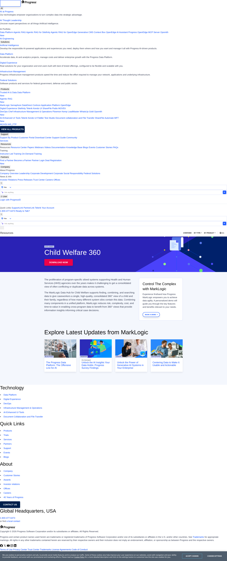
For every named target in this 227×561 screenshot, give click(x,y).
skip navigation (10, 3)
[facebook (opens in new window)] (1, 546)
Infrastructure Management (13, 71)
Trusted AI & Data (8, 92)
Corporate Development (41, 173)
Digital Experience (8, 63)
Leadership (24, 173)
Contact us (10, 504)
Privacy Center (20, 549)
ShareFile (47, 108)
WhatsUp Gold (87, 111)
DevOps (4, 111)
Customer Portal (26, 137)
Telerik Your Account (44, 208)
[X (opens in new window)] (5, 546)
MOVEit (62, 108)
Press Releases (25, 180)
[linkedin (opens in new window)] (15, 546)
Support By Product (9, 137)
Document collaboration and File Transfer (74, 118)
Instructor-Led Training (10, 154)
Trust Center (39, 180)
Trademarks (198, 537)
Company (5, 167)
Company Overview (9, 173)
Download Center (43, 137)
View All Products (12, 129)
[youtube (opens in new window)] (8, 546)
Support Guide (59, 137)
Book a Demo (150, 314)
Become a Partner (22, 160)
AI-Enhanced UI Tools (10, 118)
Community (71, 137)
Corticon (37, 105)
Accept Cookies (192, 556)
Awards (7, 480)
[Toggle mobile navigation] (2, 227)
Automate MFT (59, 119)
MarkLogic (5, 105)
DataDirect (27, 105)
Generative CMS (85, 32)
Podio (55, 108)
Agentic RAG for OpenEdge (64, 32)
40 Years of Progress (13, 497)
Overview (187, 233)
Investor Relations (8, 180)
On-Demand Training (32, 154)
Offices (57, 180)
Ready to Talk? (23, 211)
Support (4, 134)
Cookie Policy (79, 557)
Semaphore (15, 105)
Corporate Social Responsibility (68, 173)
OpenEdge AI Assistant (117, 32)
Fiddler (40, 118)
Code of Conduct (80, 549)
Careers (49, 180)
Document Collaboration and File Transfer (23, 416)
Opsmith (84, 34)
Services (4, 141)
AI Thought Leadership (11, 20)
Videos (47, 147)
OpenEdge (66, 105)
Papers (30, 147)
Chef (10, 111)
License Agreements (61, 549)
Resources (6, 144)
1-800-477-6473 (7, 211)
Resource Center (19, 147)
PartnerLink (29, 208)
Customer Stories (104, 147)
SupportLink (17, 208)
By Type (197, 233)
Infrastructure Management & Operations (32, 111)
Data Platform (6, 32)
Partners (5, 157)
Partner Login (38, 160)
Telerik (29, 108)
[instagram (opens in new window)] (12, 546)
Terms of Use (6, 549)
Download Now (58, 262)
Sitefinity (22, 108)
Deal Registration (30, 162)
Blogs (85, 147)
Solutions (5, 42)
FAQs (115, 147)
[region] (113, 556)
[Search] (1, 183)
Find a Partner (6, 160)
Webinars (39, 147)
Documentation (58, 147)
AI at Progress (6, 11)
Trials (6, 435)
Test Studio (49, 118)
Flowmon (56, 111)
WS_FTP (12, 124)
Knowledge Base (74, 147)
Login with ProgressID (10, 200)
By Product (209, 233)
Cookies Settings (214, 556)
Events (92, 147)
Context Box (99, 32)
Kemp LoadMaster (70, 111)
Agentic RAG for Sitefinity (38, 32)
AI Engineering (7, 38)
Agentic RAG (19, 32)
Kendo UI (37, 108)
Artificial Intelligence (9, 45)
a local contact (13, 521)
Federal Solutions (8, 80)
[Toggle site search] (1, 214)
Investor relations (12, 484)
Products (5, 89)
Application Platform (50, 105)
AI (2, 8)
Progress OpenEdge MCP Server (144, 32)
